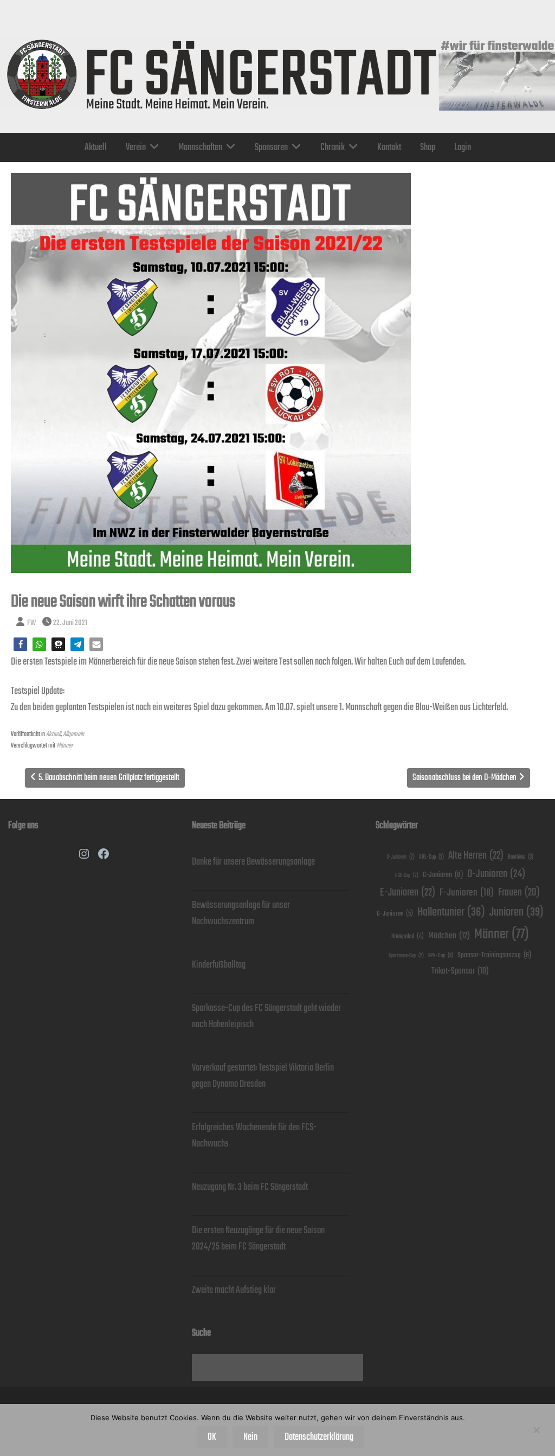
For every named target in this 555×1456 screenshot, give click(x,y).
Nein (250, 1437)
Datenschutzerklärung (319, 1437)
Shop (427, 147)
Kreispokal (407, 936)
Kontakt (389, 147)
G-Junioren (395, 914)
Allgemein (73, 734)
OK (212, 1437)
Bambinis (520, 857)
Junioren (516, 912)
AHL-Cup (431, 857)
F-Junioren (467, 892)
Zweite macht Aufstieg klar (234, 1290)
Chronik (332, 147)
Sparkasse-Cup (406, 956)
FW (31, 622)
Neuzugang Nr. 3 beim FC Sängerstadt (250, 1187)
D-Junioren (496, 874)
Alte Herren (476, 855)
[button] (20, 644)
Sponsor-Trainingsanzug (494, 955)
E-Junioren (407, 892)
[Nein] (536, 1430)
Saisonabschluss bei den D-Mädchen (464, 777)
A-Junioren (401, 857)
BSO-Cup (406, 876)
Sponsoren (271, 147)
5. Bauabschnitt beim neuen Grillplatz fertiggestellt (108, 777)
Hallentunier (451, 912)
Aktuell (96, 147)
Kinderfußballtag (219, 964)
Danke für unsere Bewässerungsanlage (253, 861)
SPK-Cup (440, 955)
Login (462, 147)
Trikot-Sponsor (460, 971)
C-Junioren (443, 874)
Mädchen (449, 936)
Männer (64, 746)
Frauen (519, 892)
